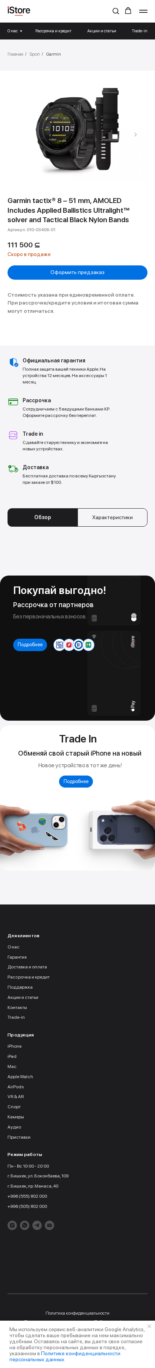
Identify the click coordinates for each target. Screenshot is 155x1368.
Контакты (17, 1007)
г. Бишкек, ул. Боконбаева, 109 (38, 1176)
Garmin (53, 54)
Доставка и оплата (27, 967)
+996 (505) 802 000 (27, 1206)
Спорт (14, 1106)
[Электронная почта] (49, 1225)
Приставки (19, 1137)
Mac (12, 1066)
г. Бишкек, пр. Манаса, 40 (33, 1186)
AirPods (16, 1086)
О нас (13, 31)
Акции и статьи (101, 31)
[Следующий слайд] (135, 134)
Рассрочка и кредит (53, 31)
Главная (15, 54)
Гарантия (17, 957)
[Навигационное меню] (143, 11)
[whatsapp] (24, 1225)
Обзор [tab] (42, 517)
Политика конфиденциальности (77, 1313)
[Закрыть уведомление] (149, 1326)
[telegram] (37, 1225)
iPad (12, 1056)
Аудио (14, 1127)
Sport (35, 54)
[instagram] (12, 1225)
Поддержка (20, 987)
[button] (115, 10)
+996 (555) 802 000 (27, 1196)
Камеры (16, 1117)
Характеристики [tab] (112, 517)
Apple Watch (20, 1076)
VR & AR (16, 1096)
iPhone (14, 1046)
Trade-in (139, 31)
